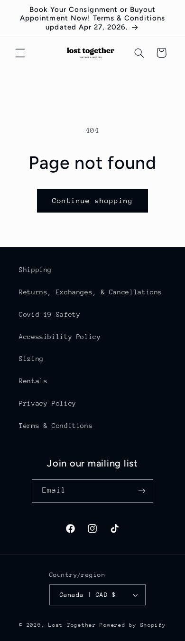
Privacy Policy (47, 403)
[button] (20, 53)
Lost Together (74, 625)
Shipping (35, 269)
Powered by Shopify (133, 625)
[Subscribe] (142, 491)
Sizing (31, 358)
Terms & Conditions (55, 425)
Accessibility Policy (60, 336)
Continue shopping (92, 200)
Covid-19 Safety (49, 314)
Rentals (33, 381)
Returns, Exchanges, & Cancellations (90, 292)
